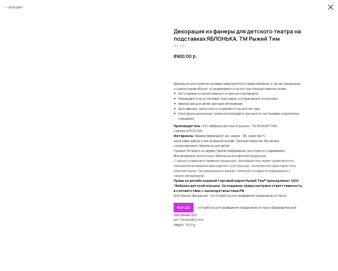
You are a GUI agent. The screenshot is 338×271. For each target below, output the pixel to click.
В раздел (16, 7)
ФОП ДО (183, 207)
